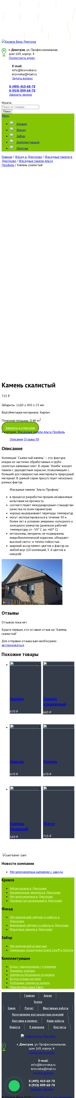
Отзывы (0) (31, 439)
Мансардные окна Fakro (26, 987)
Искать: (7, 103)
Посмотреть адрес (22, 58)
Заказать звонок (20, 94)
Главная (29, 5)
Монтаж (22, 148)
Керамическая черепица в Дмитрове (35, 892)
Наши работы (55, 30)
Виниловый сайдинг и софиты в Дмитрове (39, 925)
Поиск (7, 111)
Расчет (29, 17)
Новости (15, 36)
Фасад (21, 130)
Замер (12, 17)
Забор (20, 136)
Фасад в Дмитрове (28, 157)
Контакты (60, 36)
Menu (5, 116)
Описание (16, 439)
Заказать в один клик (20, 428)
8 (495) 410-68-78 (22, 86)
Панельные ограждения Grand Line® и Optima (41, 950)
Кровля (21, 124)
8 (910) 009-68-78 (22, 90)
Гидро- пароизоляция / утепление (33, 966)
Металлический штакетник (28, 946)
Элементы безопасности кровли (32, 975)
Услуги (38, 11)
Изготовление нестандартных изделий (38, 24)
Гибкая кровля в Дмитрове (28, 888)
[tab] (16, 439)
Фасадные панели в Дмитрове (31, 929)
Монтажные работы (56, 17)
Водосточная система (25, 979)
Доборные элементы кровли (30, 983)
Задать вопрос (22, 78)
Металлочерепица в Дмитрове (31, 896)
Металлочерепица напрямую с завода (36, 872)
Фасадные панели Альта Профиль (41, 432)
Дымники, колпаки (22, 971)
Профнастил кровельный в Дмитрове (36, 900)
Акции (48, 5)
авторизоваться (13, 645)
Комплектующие (28, 142)
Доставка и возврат (25, 30)
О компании (36, 36)
